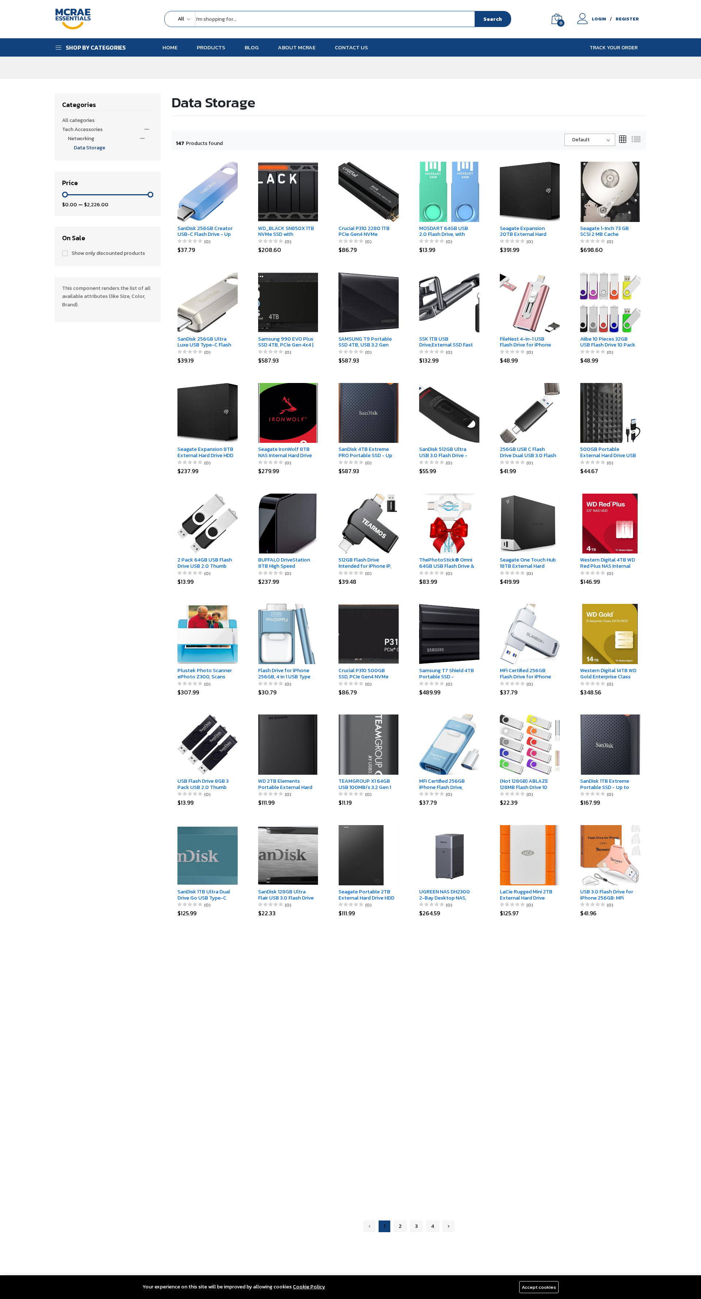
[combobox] (589, 140)
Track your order (614, 47)
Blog (251, 47)
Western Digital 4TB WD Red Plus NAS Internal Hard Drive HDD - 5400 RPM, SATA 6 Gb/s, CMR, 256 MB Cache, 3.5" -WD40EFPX (608, 563)
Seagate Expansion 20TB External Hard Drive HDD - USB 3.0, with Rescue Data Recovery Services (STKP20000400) (523, 232)
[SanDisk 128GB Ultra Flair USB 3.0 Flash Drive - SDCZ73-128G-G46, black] (288, 855)
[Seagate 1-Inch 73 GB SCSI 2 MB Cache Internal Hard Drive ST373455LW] (610, 191)
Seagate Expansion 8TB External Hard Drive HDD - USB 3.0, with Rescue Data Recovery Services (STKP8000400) (205, 453)
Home (169, 47)
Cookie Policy (309, 1287)
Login (599, 19)
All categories (78, 120)
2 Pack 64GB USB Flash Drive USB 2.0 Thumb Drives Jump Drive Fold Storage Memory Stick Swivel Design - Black (204, 563)
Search (492, 19)
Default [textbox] (581, 139)
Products (211, 47)
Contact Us (351, 47)
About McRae (296, 47)
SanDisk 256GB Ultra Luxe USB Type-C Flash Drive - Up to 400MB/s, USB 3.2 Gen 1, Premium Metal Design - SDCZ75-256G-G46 (205, 342)
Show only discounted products (108, 253)
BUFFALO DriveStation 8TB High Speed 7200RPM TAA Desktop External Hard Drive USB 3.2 (286, 563)
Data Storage (89, 148)
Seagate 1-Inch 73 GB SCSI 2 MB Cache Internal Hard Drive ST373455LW (604, 232)
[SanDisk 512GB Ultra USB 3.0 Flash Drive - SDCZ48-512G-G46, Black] (449, 412)
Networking (81, 138)
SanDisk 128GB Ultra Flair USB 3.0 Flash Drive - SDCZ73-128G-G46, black (286, 895)
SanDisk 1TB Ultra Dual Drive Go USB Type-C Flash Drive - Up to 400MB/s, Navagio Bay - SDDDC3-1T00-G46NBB (203, 895)
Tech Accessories (82, 129)
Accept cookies (539, 1287)
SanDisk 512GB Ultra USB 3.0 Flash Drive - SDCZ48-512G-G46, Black (443, 453)
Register (627, 19)
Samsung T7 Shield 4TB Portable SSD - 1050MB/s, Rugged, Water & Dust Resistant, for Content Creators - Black (447, 674)
